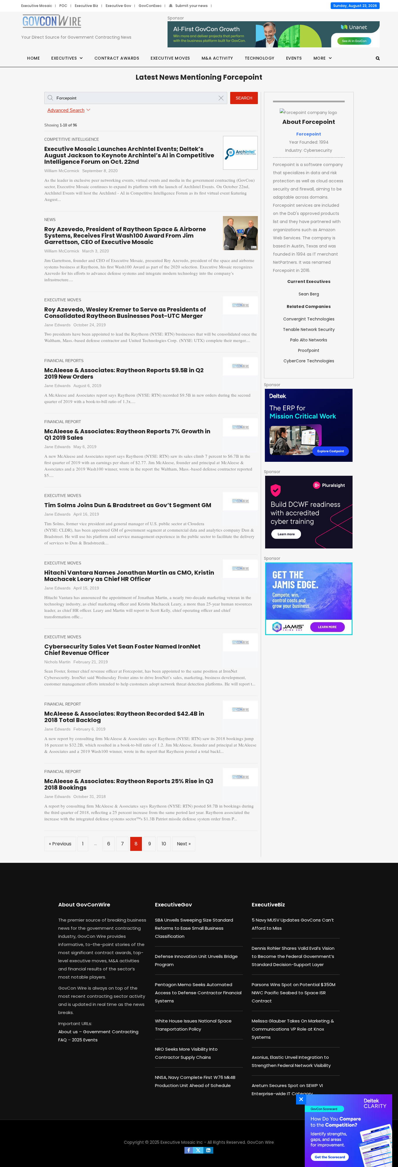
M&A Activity (217, 58)
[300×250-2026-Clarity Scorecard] (347, 1130)
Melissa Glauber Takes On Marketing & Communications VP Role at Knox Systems (293, 1029)
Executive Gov (118, 5)
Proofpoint (308, 350)
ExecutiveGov (173, 904)
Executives (64, 58)
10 (164, 843)
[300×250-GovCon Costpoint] (309, 425)
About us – (70, 1032)
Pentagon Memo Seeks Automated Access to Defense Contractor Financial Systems (198, 992)
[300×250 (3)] (309, 512)
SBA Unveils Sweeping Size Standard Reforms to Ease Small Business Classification (194, 928)
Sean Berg (309, 294)
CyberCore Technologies (308, 361)
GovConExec (150, 5)
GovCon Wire (260, 1142)
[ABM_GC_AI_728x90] (274, 35)
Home (33, 58)
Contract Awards (116, 58)
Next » (184, 843)
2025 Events (85, 1040)
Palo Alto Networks (308, 340)
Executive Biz (86, 5)
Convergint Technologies (308, 319)
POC (63, 5)
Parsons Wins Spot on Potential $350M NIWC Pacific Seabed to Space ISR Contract (293, 992)
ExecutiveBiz (268, 904)
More (320, 58)
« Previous (60, 843)
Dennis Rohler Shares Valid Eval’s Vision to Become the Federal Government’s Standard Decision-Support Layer (293, 956)
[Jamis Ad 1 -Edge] (309, 598)
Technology (259, 58)
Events (294, 58)
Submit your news (191, 5)
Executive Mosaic (36, 5)
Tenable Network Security (309, 329)
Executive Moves (170, 58)
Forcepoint (308, 134)
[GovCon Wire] (51, 22)
